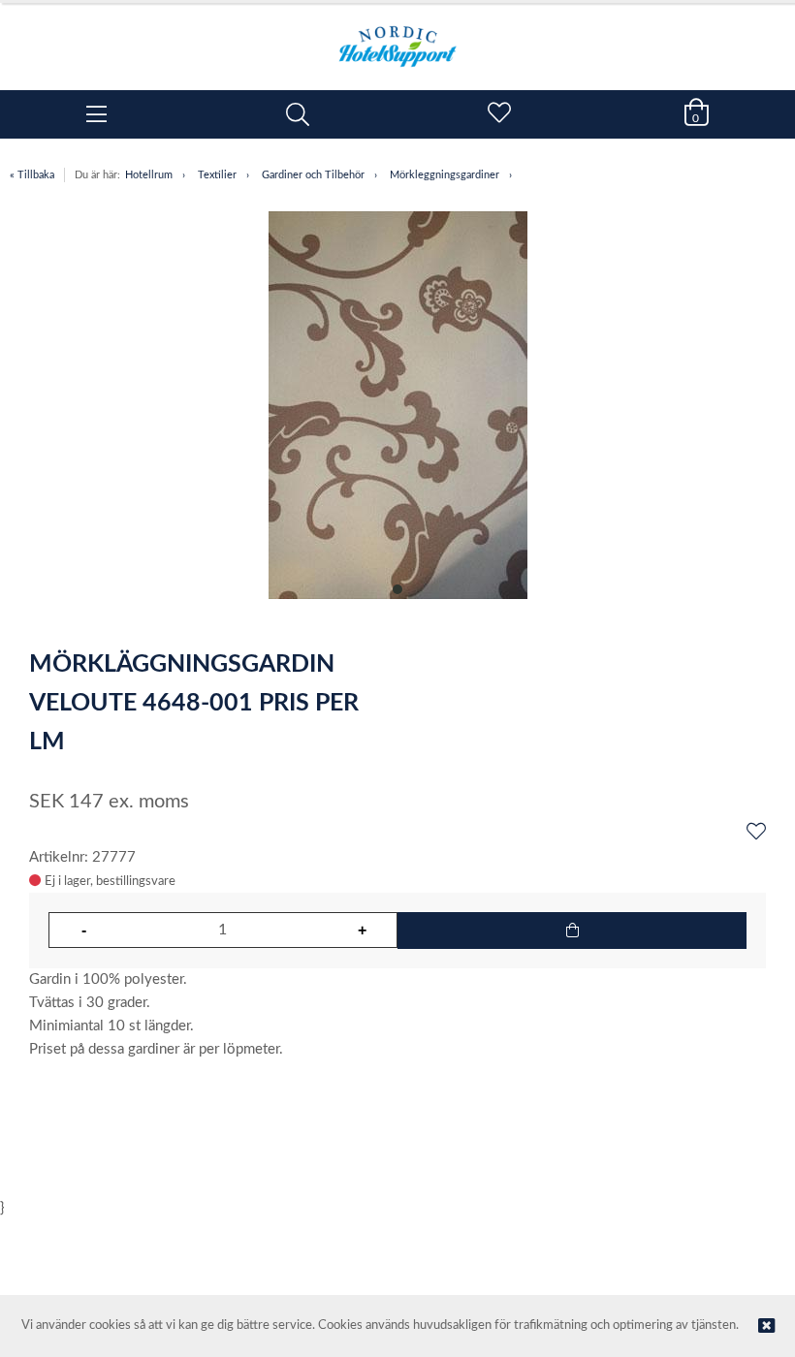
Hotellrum (149, 175)
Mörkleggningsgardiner (444, 175)
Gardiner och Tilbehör (313, 175)
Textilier (217, 175)
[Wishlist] (756, 832)
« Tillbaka (32, 175)
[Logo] (397, 37)
